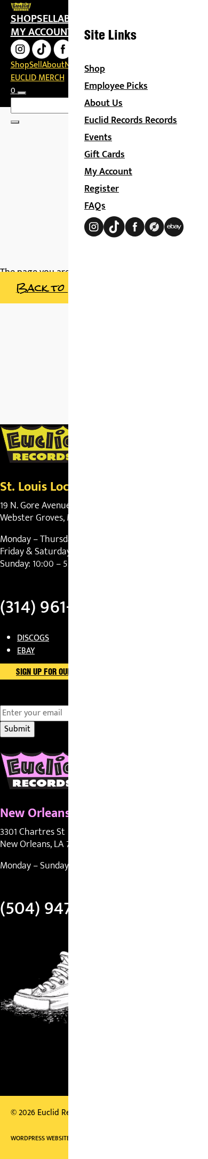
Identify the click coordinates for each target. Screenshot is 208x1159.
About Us (103, 103)
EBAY (26, 651)
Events (98, 137)
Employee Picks (116, 86)
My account (42, 32)
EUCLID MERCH (38, 78)
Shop (24, 19)
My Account (108, 172)
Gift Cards (104, 155)
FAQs (95, 206)
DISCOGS (33, 638)
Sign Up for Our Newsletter (67, 672)
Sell (47, 19)
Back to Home (57, 287)
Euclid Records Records (130, 120)
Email (28, 698)
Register (101, 189)
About (53, 65)
